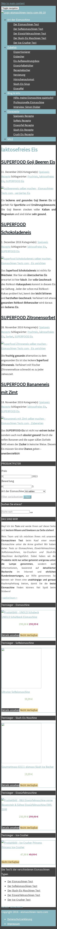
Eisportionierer (21, 52)
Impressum (13, 923)
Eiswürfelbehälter (23, 65)
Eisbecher (18, 56)
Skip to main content (13, 3)
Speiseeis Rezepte (23, 116)
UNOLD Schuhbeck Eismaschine (19, 617)
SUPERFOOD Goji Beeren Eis (28, 162)
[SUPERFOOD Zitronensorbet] (28, 348)
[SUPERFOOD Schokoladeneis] (28, 263)
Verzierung (19, 74)
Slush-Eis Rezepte (23, 129)
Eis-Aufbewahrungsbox (26, 61)
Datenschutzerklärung (19, 919)
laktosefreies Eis (37, 246)
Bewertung (7, 481)
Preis (4, 471)
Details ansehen (10, 635)
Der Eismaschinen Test (26, 24)
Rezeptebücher (21, 70)
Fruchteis (33, 176)
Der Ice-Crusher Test (24, 42)
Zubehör (12, 47)
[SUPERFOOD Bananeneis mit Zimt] (28, 423)
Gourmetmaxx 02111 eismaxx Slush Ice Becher (28, 767)
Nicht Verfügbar (29, 635)
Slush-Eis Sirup (21, 84)
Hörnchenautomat (23, 79)
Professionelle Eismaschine (28, 102)
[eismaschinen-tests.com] (23, 12)
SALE (10, 139)
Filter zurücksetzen (12, 496)
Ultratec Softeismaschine (16, 692)
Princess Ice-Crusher (13, 847)
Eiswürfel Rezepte (23, 125)
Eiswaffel (18, 88)
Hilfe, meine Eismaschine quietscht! (33, 97)
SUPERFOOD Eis (15, 181)
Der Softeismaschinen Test (28, 29)
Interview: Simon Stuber (26, 107)
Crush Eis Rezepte (23, 134)
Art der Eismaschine (12, 491)
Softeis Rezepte (22, 120)
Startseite (5, 907)
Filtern (27, 497)
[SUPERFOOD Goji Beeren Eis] (28, 193)
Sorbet (9, 336)
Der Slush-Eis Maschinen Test (29, 38)
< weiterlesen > (9, 597)
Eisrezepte (13, 111)
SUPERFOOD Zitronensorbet (28, 317)
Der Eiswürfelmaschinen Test (29, 33)
